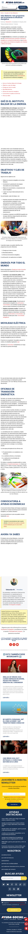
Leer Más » (6, 697)
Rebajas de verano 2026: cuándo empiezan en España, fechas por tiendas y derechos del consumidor (13, 679)
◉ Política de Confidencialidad (10, 863)
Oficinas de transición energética (11, 91)
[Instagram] (16, 884)
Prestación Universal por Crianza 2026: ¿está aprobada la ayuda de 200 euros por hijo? (13, 846)
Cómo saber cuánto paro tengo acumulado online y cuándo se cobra (13, 819)
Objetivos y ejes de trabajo (9, 85)
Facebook (4, 629)
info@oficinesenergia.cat (13, 464)
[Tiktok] (20, 884)
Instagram (11, 629)
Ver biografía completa (15, 604)
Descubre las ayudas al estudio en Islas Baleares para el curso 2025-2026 (14, 524)
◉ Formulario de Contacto (9, 869)
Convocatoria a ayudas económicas (11, 93)
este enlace (10, 344)
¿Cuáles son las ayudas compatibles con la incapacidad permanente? (13, 833)
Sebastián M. (9, 21)
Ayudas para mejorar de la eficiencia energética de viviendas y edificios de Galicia (14, 42)
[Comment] (24, 884)
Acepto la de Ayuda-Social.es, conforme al (14, 799)
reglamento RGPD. (14, 801)
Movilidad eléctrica (7, 89)
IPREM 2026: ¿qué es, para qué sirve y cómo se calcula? (14, 842)
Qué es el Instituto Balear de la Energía (12, 83)
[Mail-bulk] (18, 889)
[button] (10, 644)
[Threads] (10, 889)
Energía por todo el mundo (9, 87)
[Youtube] (7, 884)
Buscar (24, 878)
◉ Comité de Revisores (8, 858)
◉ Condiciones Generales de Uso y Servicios (13, 866)
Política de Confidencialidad (17, 797)
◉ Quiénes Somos (6, 855)
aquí (18, 342)
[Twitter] (3, 884)
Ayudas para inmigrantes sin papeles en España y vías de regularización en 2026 (12, 838)
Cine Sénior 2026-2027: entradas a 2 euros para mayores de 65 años (12, 760)
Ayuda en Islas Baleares (11, 13)
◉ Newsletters (5, 860)
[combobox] (9, 7)
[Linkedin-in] (14, 889)
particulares (20, 303)
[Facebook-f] (12, 884)
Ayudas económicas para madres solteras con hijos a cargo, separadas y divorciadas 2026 (13, 824)
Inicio (2, 13)
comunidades (6, 304)
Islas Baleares (21, 75)
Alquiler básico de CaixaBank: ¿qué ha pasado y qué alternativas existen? (14, 829)
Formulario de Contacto (15, 631)
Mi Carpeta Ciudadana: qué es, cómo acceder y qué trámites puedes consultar (13, 721)
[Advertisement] (14, 133)
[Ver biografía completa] (21, 605)
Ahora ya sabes (6, 95)
